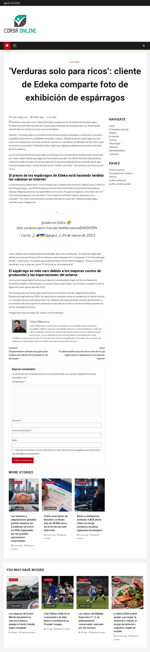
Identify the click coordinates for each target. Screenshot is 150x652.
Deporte (113, 146)
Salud (117, 580)
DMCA (112, 176)
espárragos (27, 280)
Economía (74, 62)
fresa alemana (97, 257)
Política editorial (117, 180)
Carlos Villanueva (20, 117)
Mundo (112, 132)
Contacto (114, 154)
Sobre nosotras (116, 169)
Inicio (112, 125)
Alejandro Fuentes (28, 632)
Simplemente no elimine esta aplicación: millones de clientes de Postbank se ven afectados (28, 353)
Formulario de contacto (121, 173)
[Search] (144, 45)
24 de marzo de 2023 (78, 235)
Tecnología (114, 143)
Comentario (18, 381)
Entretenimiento (117, 150)
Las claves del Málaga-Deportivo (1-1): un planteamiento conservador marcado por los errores (91, 620)
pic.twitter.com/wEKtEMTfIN (75, 227)
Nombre (17, 420)
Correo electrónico (22, 430)
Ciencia (113, 139)
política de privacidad (120, 183)
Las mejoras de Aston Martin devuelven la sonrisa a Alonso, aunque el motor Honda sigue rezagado (22, 620)
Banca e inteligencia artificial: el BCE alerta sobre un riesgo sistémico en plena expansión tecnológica (89, 523)
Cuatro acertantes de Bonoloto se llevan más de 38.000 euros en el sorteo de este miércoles (56, 523)
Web (14, 440)
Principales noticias (119, 129)
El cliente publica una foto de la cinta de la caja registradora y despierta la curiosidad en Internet (82, 353)
